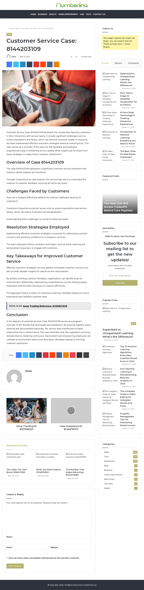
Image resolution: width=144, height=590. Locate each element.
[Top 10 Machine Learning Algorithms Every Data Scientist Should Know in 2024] (110, 350)
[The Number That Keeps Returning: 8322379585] (78, 460)
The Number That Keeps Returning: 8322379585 (75, 472)
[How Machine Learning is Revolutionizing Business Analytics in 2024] (110, 374)
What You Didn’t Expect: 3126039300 (48, 471)
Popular (105, 63)
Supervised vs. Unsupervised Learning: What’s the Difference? (127, 79)
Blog (106, 466)
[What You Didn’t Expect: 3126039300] (49, 460)
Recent (118, 63)
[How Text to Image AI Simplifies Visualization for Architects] (110, 99)
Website (54, 547)
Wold (17, 28)
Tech (88, 14)
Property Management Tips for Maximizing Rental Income (127, 419)
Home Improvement (68, 14)
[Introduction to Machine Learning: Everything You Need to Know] (110, 135)
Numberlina (109, 461)
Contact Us (99, 14)
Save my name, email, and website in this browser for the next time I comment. (44, 558)
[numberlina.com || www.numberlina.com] (72, 5)
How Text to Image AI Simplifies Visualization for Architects (128, 99)
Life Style (108, 484)
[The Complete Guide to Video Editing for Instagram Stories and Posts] (110, 397)
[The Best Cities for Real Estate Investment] (110, 156)
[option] (120, 198)
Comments (133, 63)
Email (9, 547)
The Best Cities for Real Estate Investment (128, 154)
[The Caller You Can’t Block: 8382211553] (19, 460)
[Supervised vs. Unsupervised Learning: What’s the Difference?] (110, 77)
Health (52, 14)
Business (42, 14)
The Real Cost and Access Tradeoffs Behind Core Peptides (118, 207)
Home (33, 14)
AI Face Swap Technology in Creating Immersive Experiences (127, 118)
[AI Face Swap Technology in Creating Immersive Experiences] (110, 118)
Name (9, 537)
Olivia (14, 57)
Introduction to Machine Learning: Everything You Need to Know (128, 138)
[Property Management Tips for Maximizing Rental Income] (110, 419)
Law (82, 14)
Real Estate (109, 479)
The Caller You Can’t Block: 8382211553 (16, 471)
